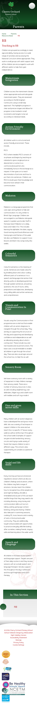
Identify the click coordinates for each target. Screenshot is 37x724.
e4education (28, 633)
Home (4, 34)
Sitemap (19, 640)
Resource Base (7, 36)
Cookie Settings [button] (18, 645)
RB (19, 36)
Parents (14, 34)
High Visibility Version (18, 635)
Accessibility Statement (18, 638)
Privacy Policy (18, 642)
